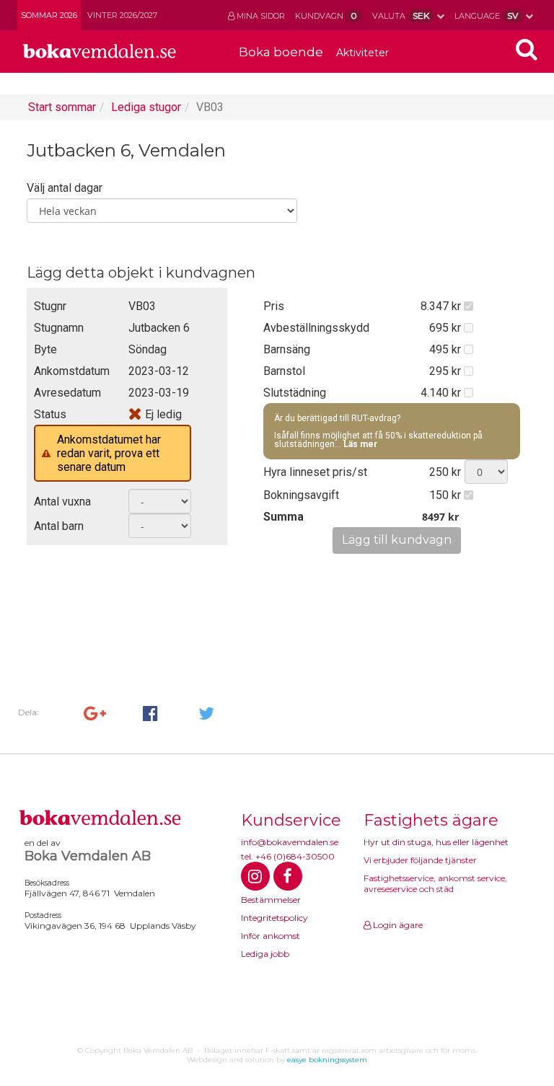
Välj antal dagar (64, 188)
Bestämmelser (271, 899)
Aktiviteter (362, 52)
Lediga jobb (265, 953)
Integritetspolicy (274, 917)
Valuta (400, 15)
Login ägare (397, 924)
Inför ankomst (270, 935)
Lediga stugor (146, 107)
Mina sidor (259, 16)
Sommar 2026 (49, 15)
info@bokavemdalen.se (289, 841)
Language (486, 15)
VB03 (210, 107)
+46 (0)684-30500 (295, 856)
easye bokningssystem (327, 1059)
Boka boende (281, 52)
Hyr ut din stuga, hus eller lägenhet (436, 841)
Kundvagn (326, 15)
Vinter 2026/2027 (122, 15)
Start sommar (62, 107)
